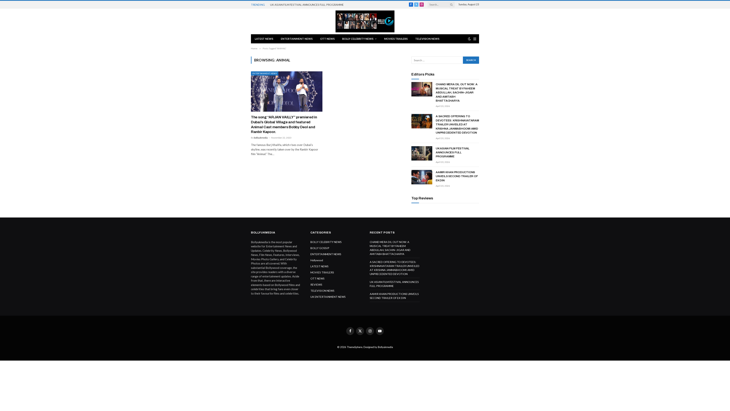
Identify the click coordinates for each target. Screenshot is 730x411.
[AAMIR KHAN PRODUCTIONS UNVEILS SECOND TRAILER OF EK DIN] (421, 177)
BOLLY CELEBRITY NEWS (357, 38)
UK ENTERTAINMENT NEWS (328, 296)
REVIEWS (316, 284)
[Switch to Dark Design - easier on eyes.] (469, 38)
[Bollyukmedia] (365, 21)
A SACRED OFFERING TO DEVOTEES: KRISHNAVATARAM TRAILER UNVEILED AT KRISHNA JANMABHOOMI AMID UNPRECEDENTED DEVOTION (457, 124)
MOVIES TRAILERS (396, 38)
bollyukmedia (261, 137)
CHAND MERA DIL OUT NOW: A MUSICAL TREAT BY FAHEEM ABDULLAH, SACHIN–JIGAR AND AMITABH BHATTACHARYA (456, 92)
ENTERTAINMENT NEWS (297, 38)
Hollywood (316, 260)
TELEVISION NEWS (427, 38)
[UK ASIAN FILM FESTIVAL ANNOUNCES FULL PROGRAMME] (421, 153)
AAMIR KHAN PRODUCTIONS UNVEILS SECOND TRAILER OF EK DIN (457, 176)
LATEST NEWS (264, 38)
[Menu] (474, 39)
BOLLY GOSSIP (319, 248)
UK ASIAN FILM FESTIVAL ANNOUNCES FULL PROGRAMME (307, 4)
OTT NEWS (327, 38)
